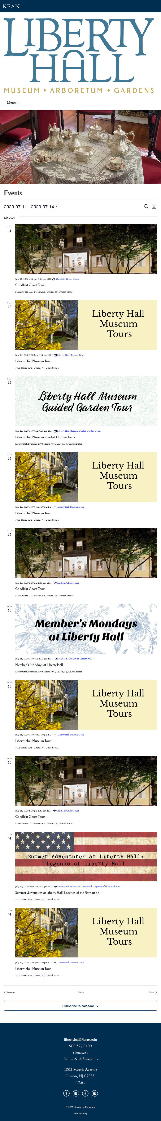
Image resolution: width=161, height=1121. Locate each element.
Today (81, 992)
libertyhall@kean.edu (80, 1039)
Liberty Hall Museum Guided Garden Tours (45, 437)
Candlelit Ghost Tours (30, 285)
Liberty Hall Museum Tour (33, 361)
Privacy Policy (80, 1113)
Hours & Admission (79, 1059)
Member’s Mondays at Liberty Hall (39, 665)
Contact (79, 1052)
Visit (79, 1082)
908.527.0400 (80, 1046)
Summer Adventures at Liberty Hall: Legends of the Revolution (57, 892)
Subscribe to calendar (78, 1006)
